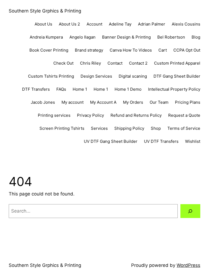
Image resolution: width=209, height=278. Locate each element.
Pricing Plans (187, 102)
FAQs (61, 89)
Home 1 (80, 89)
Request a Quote (184, 115)
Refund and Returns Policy (136, 115)
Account (94, 24)
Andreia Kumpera (46, 37)
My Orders (133, 102)
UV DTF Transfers (161, 141)
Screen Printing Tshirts (61, 128)
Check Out (63, 63)
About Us (43, 24)
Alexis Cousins (186, 24)
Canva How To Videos (131, 50)
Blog (196, 37)
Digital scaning (133, 76)
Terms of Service (183, 128)
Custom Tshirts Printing (51, 76)
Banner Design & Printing (126, 37)
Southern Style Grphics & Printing (45, 11)
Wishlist (192, 141)
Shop (156, 128)
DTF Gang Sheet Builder (176, 76)
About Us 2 (69, 24)
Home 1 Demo (128, 89)
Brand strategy (89, 50)
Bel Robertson (171, 37)
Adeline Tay (120, 24)
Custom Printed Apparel (177, 63)
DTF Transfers (36, 89)
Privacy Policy (90, 115)
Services (99, 128)
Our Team (159, 102)
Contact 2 (138, 63)
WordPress (188, 265)
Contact (114, 63)
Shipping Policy (129, 128)
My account (73, 102)
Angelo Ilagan (82, 37)
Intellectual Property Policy (174, 89)
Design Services (96, 76)
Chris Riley (90, 63)
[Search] (190, 211)
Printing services (54, 115)
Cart (162, 50)
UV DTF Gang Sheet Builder (110, 141)
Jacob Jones (43, 102)
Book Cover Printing (48, 50)
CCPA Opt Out (186, 50)
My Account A (103, 102)
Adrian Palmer (151, 24)
